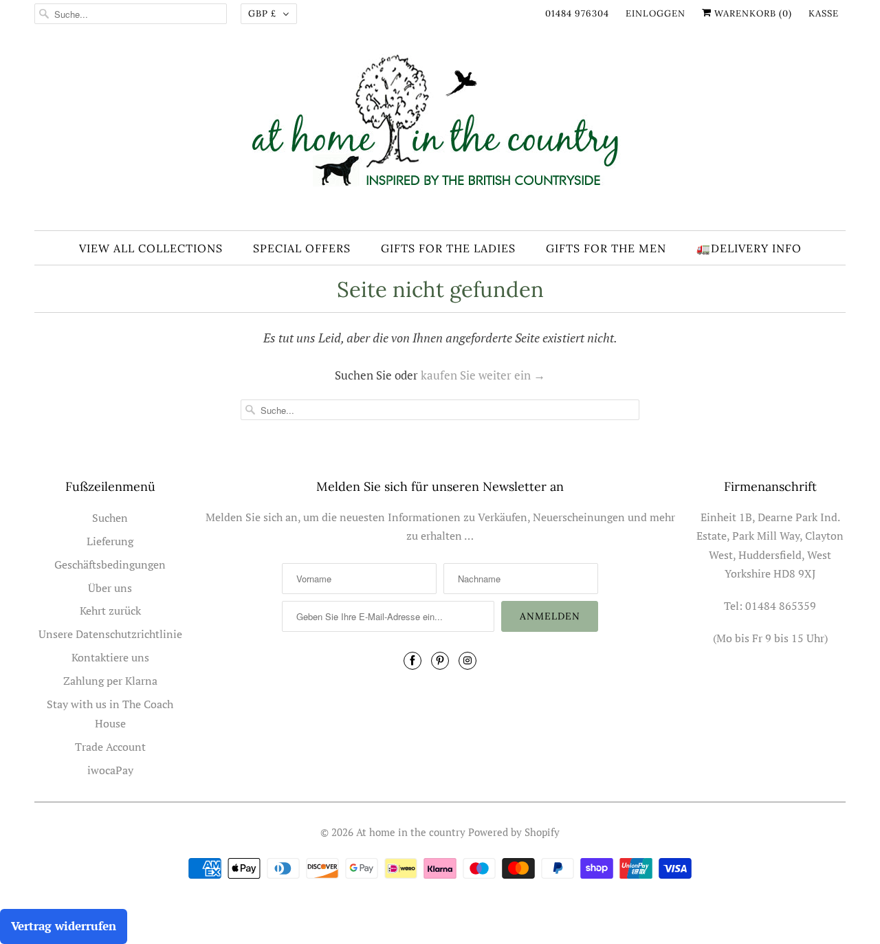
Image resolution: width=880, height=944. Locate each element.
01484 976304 (577, 13)
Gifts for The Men (606, 248)
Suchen (110, 517)
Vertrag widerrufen (63, 926)
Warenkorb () (752, 13)
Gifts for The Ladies (448, 248)
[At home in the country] (440, 132)
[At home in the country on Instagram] (467, 661)
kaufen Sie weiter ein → (483, 375)
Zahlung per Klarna (110, 680)
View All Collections (151, 248)
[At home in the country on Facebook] (412, 661)
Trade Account (110, 746)
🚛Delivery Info (749, 248)
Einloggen (655, 13)
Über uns (110, 587)
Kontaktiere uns (110, 657)
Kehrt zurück (110, 610)
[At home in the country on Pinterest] (440, 661)
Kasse (823, 13)
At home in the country (410, 832)
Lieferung (110, 541)
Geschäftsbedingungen (110, 564)
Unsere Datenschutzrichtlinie (110, 633)
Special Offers (302, 248)
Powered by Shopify (514, 832)
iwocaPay (110, 770)
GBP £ (262, 13)
